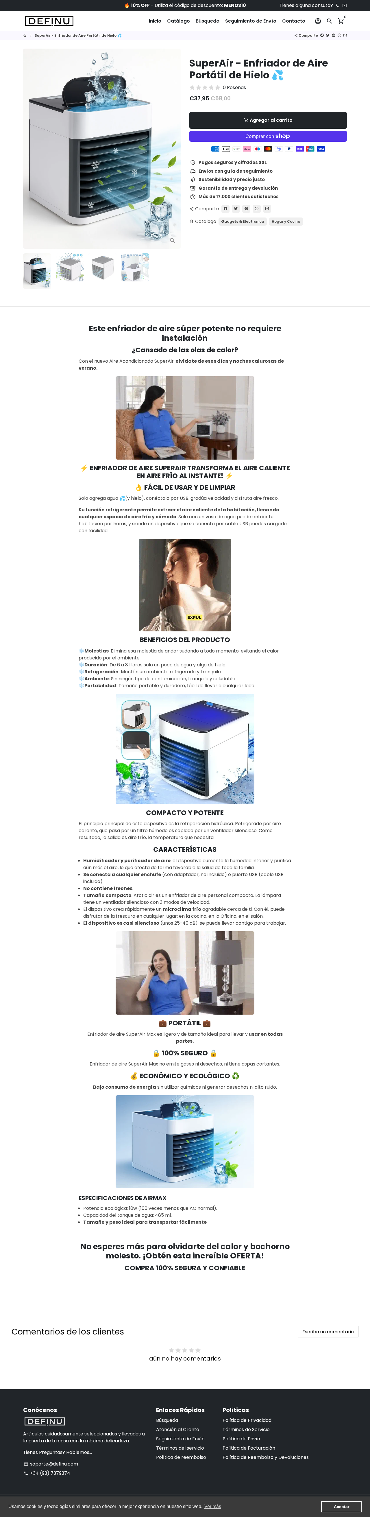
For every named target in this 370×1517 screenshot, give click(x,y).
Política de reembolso (181, 1457)
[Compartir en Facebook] (225, 209)
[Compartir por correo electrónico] (267, 209)
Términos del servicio (180, 1448)
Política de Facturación (249, 1448)
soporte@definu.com (51, 1464)
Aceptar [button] (341, 1506)
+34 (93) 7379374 (47, 1473)
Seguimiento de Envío (250, 21)
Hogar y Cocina (286, 221)
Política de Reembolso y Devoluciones (266, 1457)
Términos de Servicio (246, 1429)
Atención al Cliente (177, 1429)
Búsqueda (207, 21)
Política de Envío (241, 1438)
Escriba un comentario (328, 1331)
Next (172, 148)
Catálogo (178, 21)
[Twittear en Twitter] (236, 209)
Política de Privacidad (247, 1420)
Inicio (155, 21)
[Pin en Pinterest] (246, 209)
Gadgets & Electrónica (242, 221)
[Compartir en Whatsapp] (257, 209)
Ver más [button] (212, 1506)
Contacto (293, 21)
